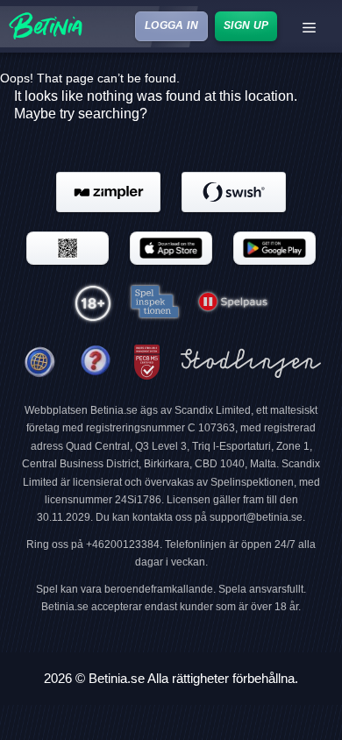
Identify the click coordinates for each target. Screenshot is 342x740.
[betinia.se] (95, 362)
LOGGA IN (171, 25)
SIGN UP (245, 25)
